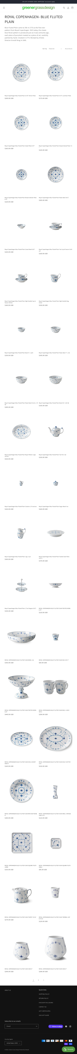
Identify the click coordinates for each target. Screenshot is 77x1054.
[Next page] (44, 980)
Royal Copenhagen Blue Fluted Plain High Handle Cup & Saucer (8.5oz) (20, 302)
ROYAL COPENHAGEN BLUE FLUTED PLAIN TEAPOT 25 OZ (20, 917)
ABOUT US (8, 990)
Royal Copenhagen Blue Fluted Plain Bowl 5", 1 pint (19, 353)
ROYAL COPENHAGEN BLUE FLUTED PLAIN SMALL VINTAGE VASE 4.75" (55, 814)
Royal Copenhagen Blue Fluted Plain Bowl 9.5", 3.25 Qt (54, 403)
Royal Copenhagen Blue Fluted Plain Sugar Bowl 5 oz (53, 506)
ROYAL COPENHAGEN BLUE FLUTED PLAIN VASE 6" (18, 969)
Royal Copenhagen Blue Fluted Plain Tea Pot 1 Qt (52, 455)
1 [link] (33, 980)
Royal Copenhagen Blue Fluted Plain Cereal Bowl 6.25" (20, 249)
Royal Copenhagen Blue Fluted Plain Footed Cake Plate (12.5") (54, 557)
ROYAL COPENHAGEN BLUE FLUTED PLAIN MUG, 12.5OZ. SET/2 (54, 711)
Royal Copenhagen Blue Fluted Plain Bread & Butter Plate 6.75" (21, 198)
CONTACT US (42, 1007)
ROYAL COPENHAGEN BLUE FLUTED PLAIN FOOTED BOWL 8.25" (20, 711)
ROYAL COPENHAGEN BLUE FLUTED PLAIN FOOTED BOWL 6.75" (55, 609)
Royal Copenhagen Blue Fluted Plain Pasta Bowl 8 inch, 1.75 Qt (21, 403)
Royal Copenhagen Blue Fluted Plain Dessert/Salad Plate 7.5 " (55, 146)
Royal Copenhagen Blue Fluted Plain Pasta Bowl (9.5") (54, 197)
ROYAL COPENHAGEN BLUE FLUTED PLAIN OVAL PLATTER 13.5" (54, 762)
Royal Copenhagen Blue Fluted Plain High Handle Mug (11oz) (54, 302)
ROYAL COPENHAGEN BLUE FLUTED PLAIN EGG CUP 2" (54, 660)
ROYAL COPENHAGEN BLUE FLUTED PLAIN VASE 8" (53, 969)
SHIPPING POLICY (44, 994)
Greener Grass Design (14, 1049)
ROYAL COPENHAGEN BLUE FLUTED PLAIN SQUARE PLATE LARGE (20, 866)
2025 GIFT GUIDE (44, 1015)
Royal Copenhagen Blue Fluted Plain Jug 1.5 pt (18, 556)
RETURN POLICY (43, 998)
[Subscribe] (36, 1026)
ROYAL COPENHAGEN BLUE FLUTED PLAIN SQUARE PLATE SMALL (55, 866)
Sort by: (45, 49)
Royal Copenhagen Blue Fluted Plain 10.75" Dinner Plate (20, 95)
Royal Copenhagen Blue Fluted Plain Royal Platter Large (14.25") (20, 455)
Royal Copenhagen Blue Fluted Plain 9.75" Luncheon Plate (55, 95)
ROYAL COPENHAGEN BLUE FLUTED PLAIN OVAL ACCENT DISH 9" (20, 762)
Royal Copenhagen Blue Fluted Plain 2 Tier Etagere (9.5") (20, 608)
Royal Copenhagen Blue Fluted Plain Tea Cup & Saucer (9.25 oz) (55, 250)
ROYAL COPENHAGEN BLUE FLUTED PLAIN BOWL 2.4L (19, 660)
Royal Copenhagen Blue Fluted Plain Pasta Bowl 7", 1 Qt (54, 353)
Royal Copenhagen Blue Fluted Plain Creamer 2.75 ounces (21, 506)
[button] (4, 8)
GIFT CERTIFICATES (44, 1011)
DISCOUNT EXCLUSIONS (46, 1002)
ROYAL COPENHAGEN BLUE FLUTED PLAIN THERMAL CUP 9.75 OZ (54, 918)
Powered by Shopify (24, 1049)
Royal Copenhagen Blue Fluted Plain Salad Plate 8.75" (20, 146)
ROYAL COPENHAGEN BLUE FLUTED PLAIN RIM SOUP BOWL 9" (21, 814)
